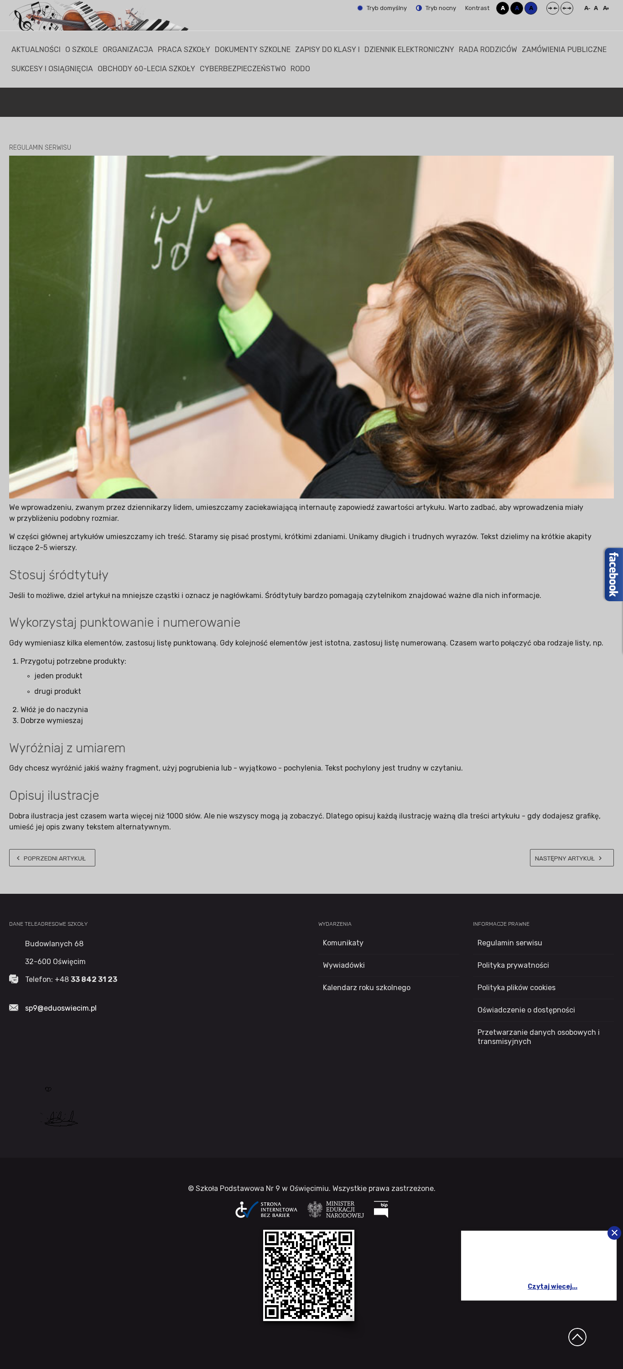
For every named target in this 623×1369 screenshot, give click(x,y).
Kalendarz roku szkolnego (366, 987)
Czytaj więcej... (552, 1286)
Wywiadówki (344, 965)
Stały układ (552, 8)
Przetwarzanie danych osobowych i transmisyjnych (539, 1037)
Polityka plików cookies (517, 987)
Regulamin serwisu (510, 943)
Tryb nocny (440, 8)
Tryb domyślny (386, 8)
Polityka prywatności (513, 965)
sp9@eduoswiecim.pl (61, 1008)
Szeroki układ (567, 8)
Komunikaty (343, 943)
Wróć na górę (577, 1337)
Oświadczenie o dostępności (526, 1010)
